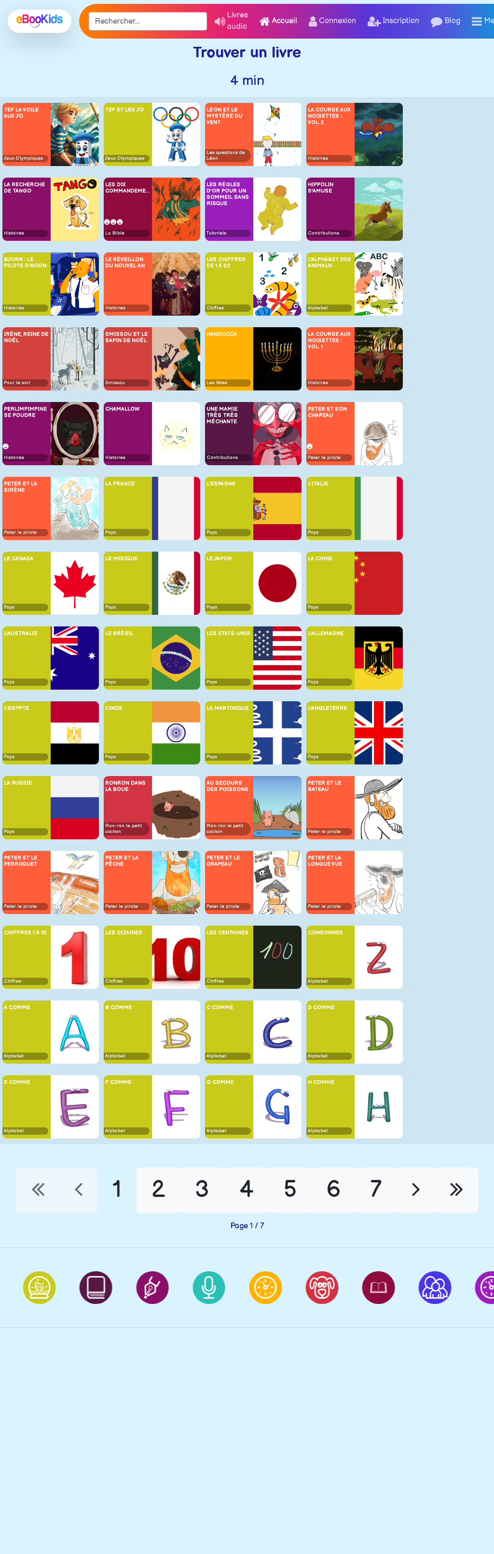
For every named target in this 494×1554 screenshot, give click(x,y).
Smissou (115, 383)
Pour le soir (17, 383)
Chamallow (122, 409)
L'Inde (113, 708)
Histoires (318, 158)
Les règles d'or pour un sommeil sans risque (227, 194)
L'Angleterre (327, 708)
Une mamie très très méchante (222, 415)
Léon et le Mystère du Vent (224, 116)
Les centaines (227, 933)
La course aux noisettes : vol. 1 (329, 340)
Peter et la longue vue (325, 861)
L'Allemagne (325, 633)
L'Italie (318, 484)
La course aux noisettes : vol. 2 (329, 116)
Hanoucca (221, 334)
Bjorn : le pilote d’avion (25, 262)
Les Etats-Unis (228, 633)
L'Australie (20, 633)
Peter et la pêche (121, 861)
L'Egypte (16, 708)
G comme (219, 1082)
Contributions (323, 233)
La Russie (18, 783)
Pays (110, 532)
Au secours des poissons (227, 786)
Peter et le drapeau (223, 861)
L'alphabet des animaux (329, 262)
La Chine (320, 558)
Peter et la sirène (20, 487)
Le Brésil (119, 633)
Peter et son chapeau (327, 412)
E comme (17, 1082)
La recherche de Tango (24, 187)
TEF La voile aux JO (21, 113)
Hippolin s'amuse (320, 187)
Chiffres (215, 308)
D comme (321, 1007)
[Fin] (456, 1190)
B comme (118, 1007)
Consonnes (325, 933)
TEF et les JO (124, 110)
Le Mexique (121, 558)
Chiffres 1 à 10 (25, 933)
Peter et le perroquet (20, 861)
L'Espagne (220, 484)
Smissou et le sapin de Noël (126, 337)
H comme (321, 1082)
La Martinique (227, 708)
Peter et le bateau (324, 786)
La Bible (114, 233)
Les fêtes (216, 383)
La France (120, 484)
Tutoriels (216, 233)
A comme (17, 1007)
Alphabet (318, 308)
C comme (219, 1007)
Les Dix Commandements (128, 187)
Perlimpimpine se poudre (25, 412)
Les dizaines (123, 933)
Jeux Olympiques (23, 158)
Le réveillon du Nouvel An (125, 262)
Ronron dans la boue (125, 786)
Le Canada (18, 558)
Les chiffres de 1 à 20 (226, 262)
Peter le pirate (324, 457)
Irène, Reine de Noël (26, 337)
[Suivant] (416, 1190)
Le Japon (219, 558)
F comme (118, 1082)
